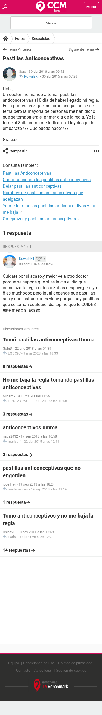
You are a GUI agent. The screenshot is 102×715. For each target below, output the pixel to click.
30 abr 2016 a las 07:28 (59, 76)
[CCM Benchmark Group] (51, 685)
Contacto (23, 670)
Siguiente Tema (81, 49)
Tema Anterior (20, 49)
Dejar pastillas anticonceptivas (32, 186)
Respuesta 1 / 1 (17, 246)
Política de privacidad (75, 663)
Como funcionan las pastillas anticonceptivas (47, 179)
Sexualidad (41, 38)
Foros (20, 38)
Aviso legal (43, 670)
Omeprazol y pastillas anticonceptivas (39, 218)
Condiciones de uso (38, 663)
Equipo (13, 663)
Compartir (18, 151)
